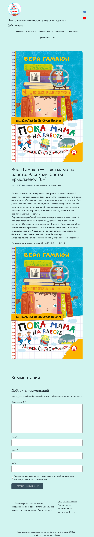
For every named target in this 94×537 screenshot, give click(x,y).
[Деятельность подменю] (52, 31)
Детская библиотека (40, 185)
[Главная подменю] (23, 31)
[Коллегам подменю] (78, 31)
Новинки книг (56, 185)
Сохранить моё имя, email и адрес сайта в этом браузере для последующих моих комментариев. (44, 477)
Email (14, 449)
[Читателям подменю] (65, 31)
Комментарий (18, 402)
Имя (14, 437)
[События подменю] (35, 31)
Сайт (13, 462)
